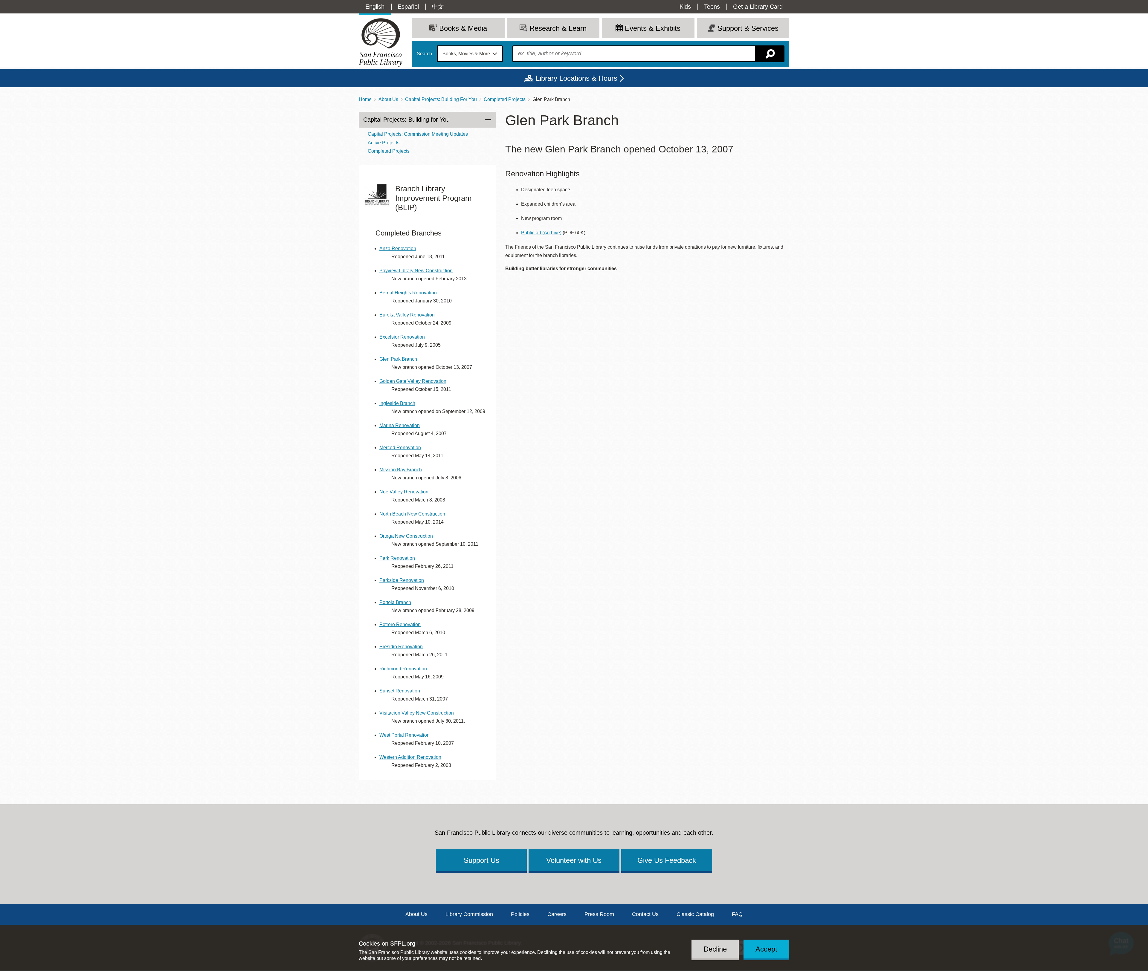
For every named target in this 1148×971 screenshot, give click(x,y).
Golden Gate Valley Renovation (412, 381)
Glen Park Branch (398, 359)
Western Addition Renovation (410, 757)
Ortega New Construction (406, 536)
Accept (766, 949)
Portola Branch (395, 602)
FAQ (737, 914)
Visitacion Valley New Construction (416, 712)
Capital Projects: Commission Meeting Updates (418, 134)
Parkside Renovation (401, 580)
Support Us (481, 860)
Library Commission (469, 914)
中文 (438, 6)
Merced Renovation (400, 447)
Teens (712, 6)
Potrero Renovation (400, 624)
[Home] (380, 42)
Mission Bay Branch (400, 469)
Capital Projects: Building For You (441, 99)
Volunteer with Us (574, 860)
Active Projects (383, 142)
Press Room (599, 914)
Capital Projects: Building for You (406, 119)
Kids (685, 6)
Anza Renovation (397, 248)
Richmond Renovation (403, 668)
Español (408, 6)
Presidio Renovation (401, 646)
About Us (388, 99)
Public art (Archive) (541, 232)
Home (365, 99)
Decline (715, 949)
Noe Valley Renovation (403, 491)
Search (424, 53)
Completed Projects (505, 99)
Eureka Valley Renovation (407, 314)
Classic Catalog (695, 914)
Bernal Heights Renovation (408, 292)
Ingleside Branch (397, 403)
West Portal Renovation (404, 735)
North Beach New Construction (412, 513)
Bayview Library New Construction (416, 270)
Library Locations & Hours (576, 78)
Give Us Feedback (666, 860)
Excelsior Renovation (402, 337)
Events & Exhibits (652, 28)
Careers (557, 914)
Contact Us (645, 914)
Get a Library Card (758, 6)
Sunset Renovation (399, 690)
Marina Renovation (399, 425)
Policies (520, 914)
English (374, 6)
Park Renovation (397, 558)
